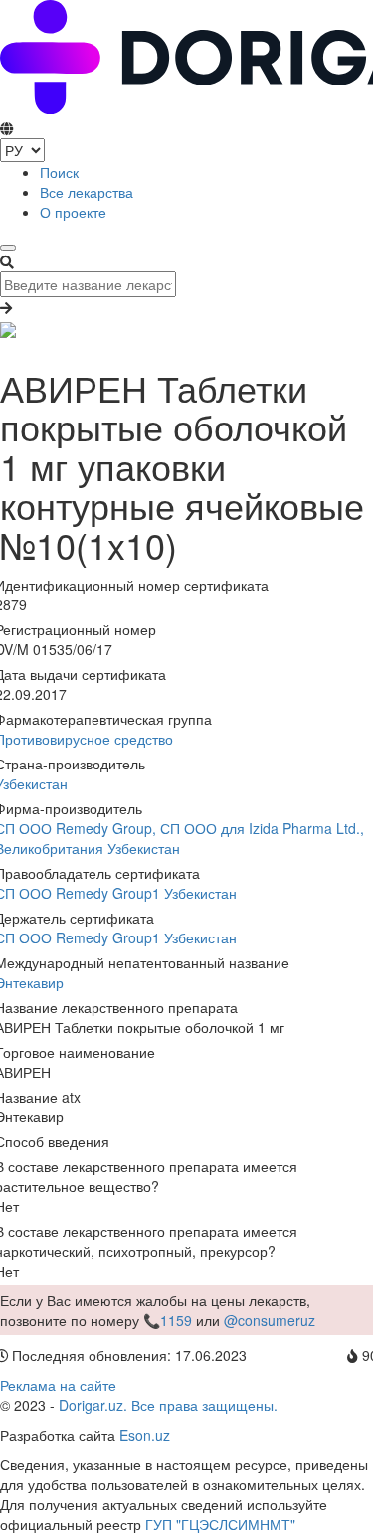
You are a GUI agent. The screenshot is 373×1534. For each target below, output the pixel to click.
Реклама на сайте (58, 1385)
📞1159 (167, 1320)
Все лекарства (86, 192)
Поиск (59, 172)
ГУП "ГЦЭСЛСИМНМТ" (220, 1524)
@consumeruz (269, 1320)
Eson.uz (144, 1435)
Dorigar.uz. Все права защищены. (168, 1405)
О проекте (73, 212)
